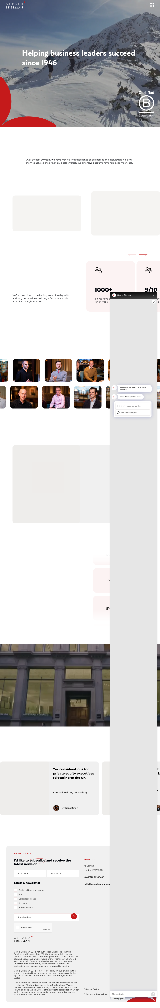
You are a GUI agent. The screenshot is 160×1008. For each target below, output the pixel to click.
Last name (56, 873)
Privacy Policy (91, 989)
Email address (24, 917)
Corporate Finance (27, 899)
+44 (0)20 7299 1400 (94, 877)
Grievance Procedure (96, 994)
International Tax (26, 907)
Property (23, 903)
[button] (132, 254)
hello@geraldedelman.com (98, 884)
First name (23, 873)
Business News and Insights (31, 890)
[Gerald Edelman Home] (16, 4)
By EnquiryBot (119, 999)
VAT (20, 894)
